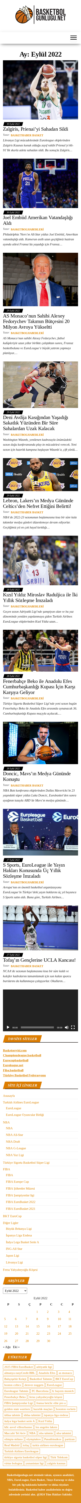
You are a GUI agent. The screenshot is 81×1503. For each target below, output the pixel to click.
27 (16, 1341)
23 (48, 1333)
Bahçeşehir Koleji (15, 1379)
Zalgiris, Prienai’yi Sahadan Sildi (35, 129)
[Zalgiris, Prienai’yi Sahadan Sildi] (40, 89)
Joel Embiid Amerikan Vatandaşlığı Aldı (38, 220)
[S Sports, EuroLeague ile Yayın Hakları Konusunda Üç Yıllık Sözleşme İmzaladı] (40, 831)
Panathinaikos (52, 1439)
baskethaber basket (27, 135)
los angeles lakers (46, 1427)
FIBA (6, 1169)
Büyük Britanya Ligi (19, 1228)
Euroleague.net (13, 1065)
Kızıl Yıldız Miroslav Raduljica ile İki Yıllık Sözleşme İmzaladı (40, 597)
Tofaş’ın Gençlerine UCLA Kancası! (39, 960)
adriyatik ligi (44, 1366)
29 (38, 1341)
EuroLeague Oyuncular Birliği (25, 1114)
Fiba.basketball (13, 1070)
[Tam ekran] (73, 1027)
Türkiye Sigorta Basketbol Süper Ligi (26, 1162)
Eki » (16, 1347)
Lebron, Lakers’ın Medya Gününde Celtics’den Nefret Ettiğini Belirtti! (38, 503)
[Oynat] (8, 1027)
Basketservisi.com (15, 1050)
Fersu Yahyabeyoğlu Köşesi (20, 1269)
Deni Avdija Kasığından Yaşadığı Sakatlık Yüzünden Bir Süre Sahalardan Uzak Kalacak (35, 423)
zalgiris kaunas (56, 1463)
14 (27, 1326)
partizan (70, 1439)
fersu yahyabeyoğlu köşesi (45, 1397)
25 (70, 1333)
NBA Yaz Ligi (15, 1155)
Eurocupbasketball (15, 1060)
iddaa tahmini (32, 1415)
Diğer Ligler (10, 1223)
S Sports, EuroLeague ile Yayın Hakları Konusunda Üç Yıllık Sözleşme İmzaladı (34, 870)
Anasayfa (9, 1095)
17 (59, 1326)
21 (27, 1333)
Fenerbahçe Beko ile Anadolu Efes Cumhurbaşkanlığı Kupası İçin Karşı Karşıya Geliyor (39, 686)
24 (59, 1333)
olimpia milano (13, 1439)
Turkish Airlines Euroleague (21, 1451)
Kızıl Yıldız (45, 1421)
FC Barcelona (40, 1391)
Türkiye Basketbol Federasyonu (24, 1075)
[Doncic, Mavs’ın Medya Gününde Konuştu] (40, 742)
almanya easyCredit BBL (19, 1372)
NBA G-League (16, 1148)
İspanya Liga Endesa (19, 1235)
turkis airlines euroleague (47, 1445)
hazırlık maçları (42, 1409)
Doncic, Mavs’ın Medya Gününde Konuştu (37, 776)
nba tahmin (46, 1433)
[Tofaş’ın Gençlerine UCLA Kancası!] (40, 927)
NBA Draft (13, 1141)
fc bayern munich (63, 1391)
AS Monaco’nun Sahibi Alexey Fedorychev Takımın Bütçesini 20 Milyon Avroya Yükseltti (36, 321)
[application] (40, 1010)
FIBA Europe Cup (17, 1181)
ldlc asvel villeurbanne (18, 1427)
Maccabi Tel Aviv (15, 1433)
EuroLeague (13, 1108)
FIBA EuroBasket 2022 (20, 1202)
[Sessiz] (67, 1027)
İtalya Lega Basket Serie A (22, 1242)
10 (59, 1319)
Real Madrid (11, 1445)
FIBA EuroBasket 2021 (20, 1208)
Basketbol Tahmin (41, 1379)
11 (69, 1319)
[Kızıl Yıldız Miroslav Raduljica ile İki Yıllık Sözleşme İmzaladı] (40, 560)
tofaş (26, 1445)
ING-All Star (14, 1248)
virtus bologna (13, 1463)
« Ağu (7, 1347)
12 (5, 1326)
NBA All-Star (14, 1134)
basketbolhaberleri (27, 229)
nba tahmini (63, 1433)
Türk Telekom (59, 1457)
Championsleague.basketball (22, 1055)
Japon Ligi (12, 1255)
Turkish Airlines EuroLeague (21, 1102)
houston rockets (65, 1409)
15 (38, 1326)
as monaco (65, 1372)
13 (16, 1326)
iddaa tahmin (12, 1415)
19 (5, 1333)
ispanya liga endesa (56, 1415)
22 (38, 1333)
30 (48, 1341)
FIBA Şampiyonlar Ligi (18, 1403)
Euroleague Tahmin (16, 1391)
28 (27, 1341)
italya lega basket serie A (19, 1421)
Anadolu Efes (47, 1372)
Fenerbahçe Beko (15, 1397)
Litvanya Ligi (14, 1262)
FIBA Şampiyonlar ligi (20, 1195)
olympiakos (33, 1439)
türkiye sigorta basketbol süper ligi (25, 1457)
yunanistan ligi (35, 1463)
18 (70, 1326)
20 (16, 1333)
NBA (6, 1122)
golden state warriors (17, 1409)
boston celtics (12, 1385)
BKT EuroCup (12, 1216)
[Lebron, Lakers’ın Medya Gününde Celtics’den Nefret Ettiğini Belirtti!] (40, 474)
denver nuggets (34, 1385)
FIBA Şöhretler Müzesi (20, 1188)
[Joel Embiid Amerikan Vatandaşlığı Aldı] (40, 183)
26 (5, 1341)
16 (48, 1326)
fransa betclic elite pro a (51, 1403)
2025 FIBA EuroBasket (18, 1366)
